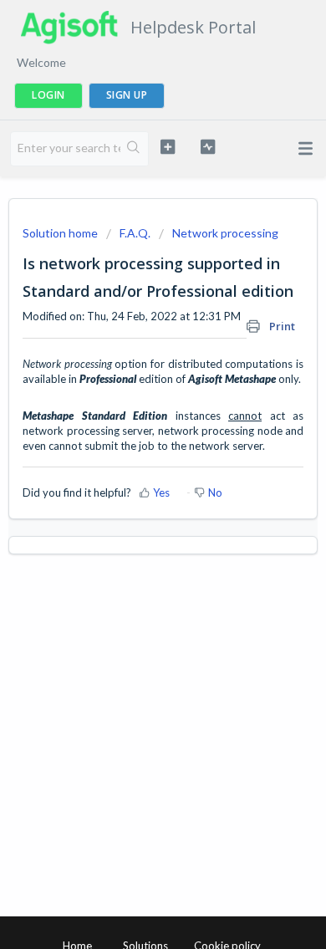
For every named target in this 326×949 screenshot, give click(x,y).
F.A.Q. (135, 233)
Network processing (225, 233)
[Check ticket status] (207, 147)
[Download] (132, 464)
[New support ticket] (167, 147)
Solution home (61, 233)
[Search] (134, 149)
